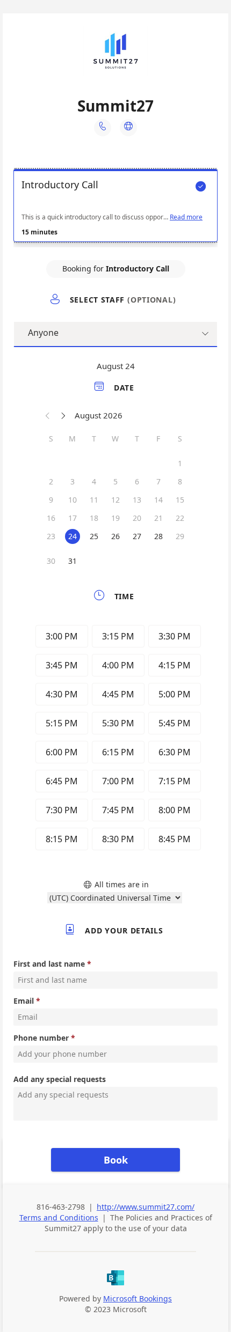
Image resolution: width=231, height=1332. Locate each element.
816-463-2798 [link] (61, 1207)
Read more (186, 217)
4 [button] (94, 481)
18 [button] (94, 518)
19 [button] (115, 518)
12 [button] (115, 500)
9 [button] (51, 500)
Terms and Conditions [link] (58, 1217)
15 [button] (180, 500)
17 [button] (72, 518)
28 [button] (158, 536)
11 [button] (94, 500)
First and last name (49, 964)
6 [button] (137, 481)
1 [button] (180, 463)
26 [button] (115, 536)
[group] (115, 739)
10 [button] (72, 500)
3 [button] (72, 481)
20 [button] (137, 518)
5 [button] (115, 481)
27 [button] (137, 536)
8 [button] (180, 481)
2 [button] (51, 481)
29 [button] (180, 536)
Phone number (41, 1038)
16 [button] (51, 518)
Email (23, 1001)
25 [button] (94, 536)
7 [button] (158, 481)
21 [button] (158, 518)
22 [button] (180, 518)
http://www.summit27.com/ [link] (145, 1207)
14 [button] (158, 500)
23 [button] (51, 536)
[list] (115, 208)
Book (116, 1159)
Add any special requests (59, 1079)
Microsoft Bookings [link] (137, 1298)
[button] (47, 415)
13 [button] (137, 500)
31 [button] (72, 561)
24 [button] (72, 536)
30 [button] (51, 561)
